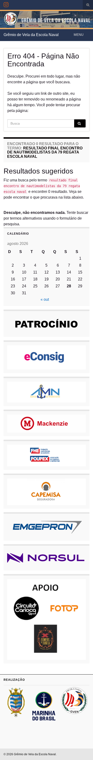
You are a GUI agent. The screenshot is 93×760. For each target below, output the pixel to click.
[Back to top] (82, 749)
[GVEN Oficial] (6, 4)
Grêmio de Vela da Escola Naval (31, 35)
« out (45, 299)
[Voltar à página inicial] (46, 19)
